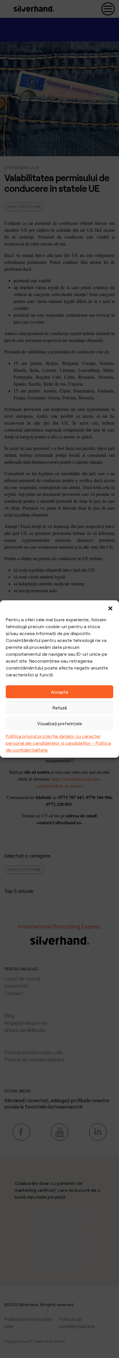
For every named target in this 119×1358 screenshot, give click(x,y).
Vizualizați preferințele (59, 723)
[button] (110, 607)
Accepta (59, 692)
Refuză (60, 707)
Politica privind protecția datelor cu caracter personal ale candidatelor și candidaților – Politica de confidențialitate (58, 742)
